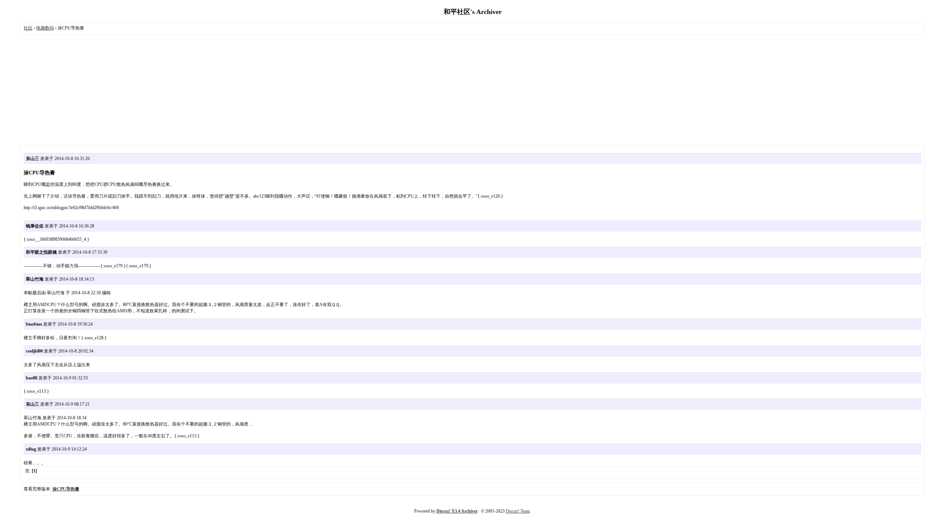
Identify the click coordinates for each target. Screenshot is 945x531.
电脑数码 (45, 28)
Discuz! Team (518, 511)
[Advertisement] (472, 90)
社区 (28, 28)
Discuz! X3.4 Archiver (457, 511)
